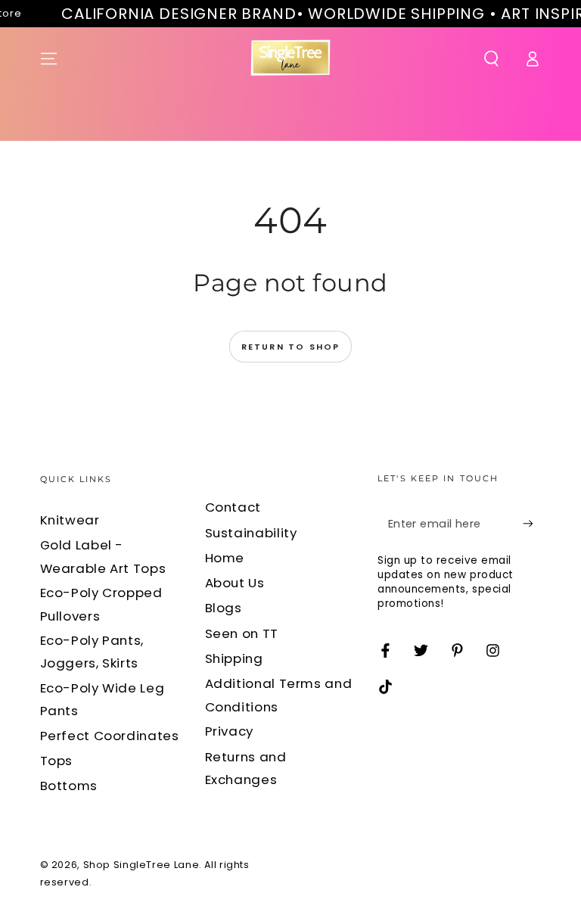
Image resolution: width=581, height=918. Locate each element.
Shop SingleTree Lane (141, 864)
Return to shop (290, 347)
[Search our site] (491, 58)
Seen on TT (241, 633)
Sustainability (251, 533)
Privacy (229, 731)
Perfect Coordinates (109, 736)
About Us (235, 583)
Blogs (223, 608)
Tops (56, 761)
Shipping (234, 658)
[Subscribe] (532, 523)
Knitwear (70, 520)
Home (225, 558)
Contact (233, 507)
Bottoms (69, 785)
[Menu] (49, 58)
